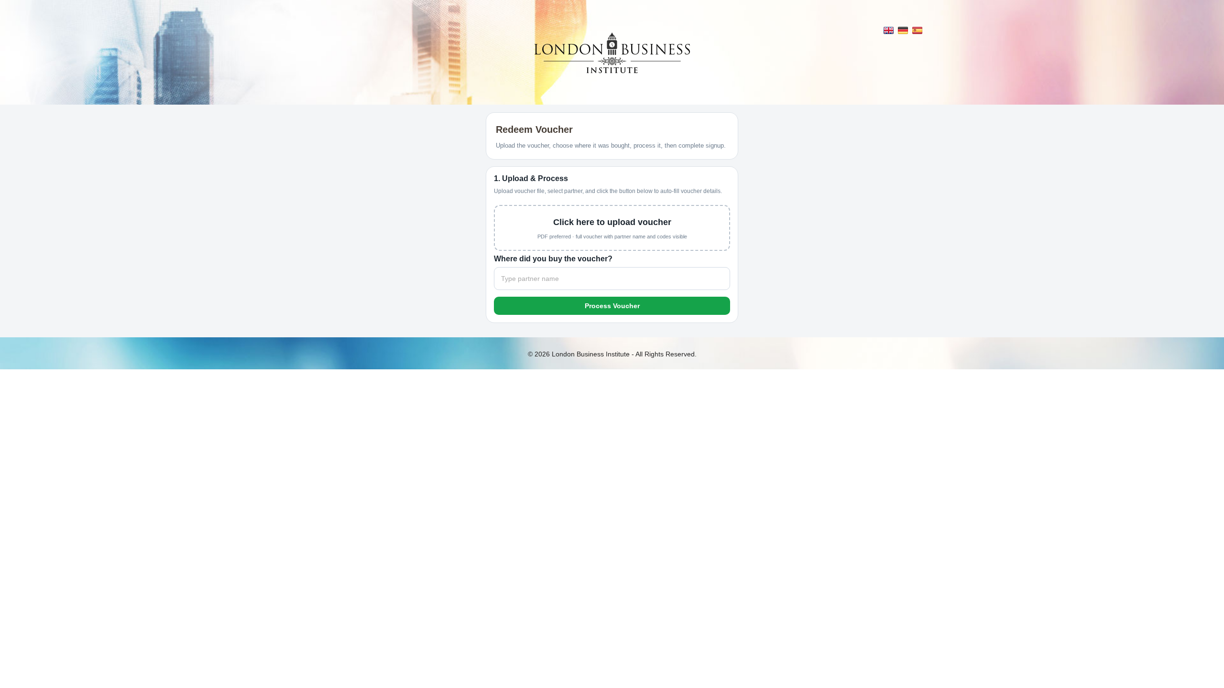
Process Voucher (612, 306)
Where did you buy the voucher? (553, 259)
